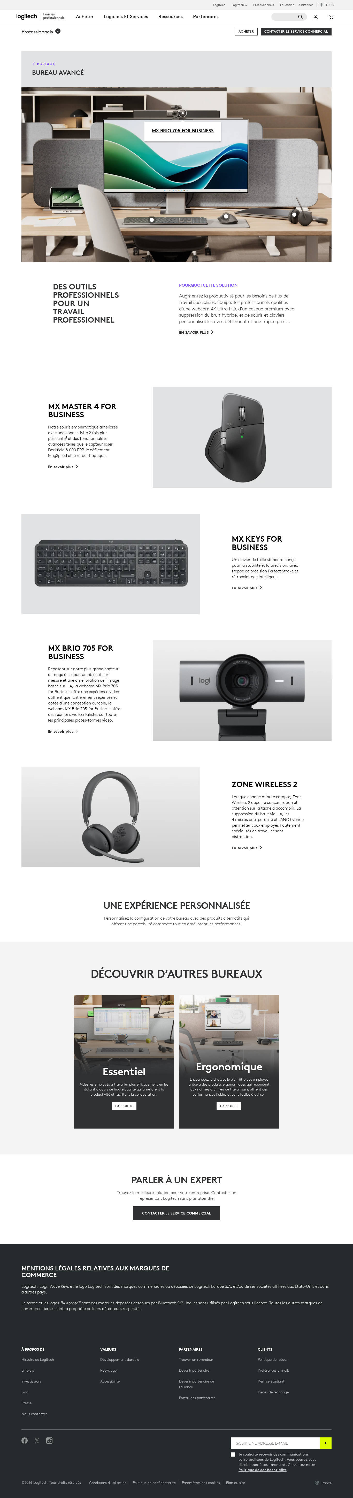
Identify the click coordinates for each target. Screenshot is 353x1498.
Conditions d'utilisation (108, 1482)
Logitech (219, 5)
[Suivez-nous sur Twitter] (37, 1440)
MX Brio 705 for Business (183, 130)
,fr (330, 5)
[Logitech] (44, 16)
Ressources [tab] (170, 16)
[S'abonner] (326, 1443)
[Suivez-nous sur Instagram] (49, 1440)
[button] (41, 31)
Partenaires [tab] (206, 16)
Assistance (305, 5)
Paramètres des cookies (201, 1482)
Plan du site (235, 1482)
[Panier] (330, 17)
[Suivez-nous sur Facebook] (24, 1440)
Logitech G (239, 5)
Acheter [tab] (85, 16)
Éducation (287, 5)
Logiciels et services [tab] (126, 16)
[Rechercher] (289, 17)
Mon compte (316, 17)
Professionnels (263, 5)
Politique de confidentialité (263, 1469)
